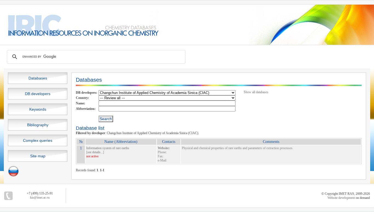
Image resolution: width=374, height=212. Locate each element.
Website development (341, 198)
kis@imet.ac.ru (40, 197)
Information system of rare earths (107, 148)
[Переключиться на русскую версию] (13, 176)
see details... (95, 152)
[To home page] (79, 35)
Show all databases (256, 92)
